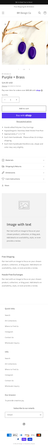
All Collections (11, 321)
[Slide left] (18, 69)
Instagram (9, 332)
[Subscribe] (40, 415)
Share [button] (7, 185)
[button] (3, 13)
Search (7, 315)
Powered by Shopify (29, 443)
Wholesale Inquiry (12, 343)
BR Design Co (20, 443)
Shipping (4, 86)
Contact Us (9, 337)
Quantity (5, 95)
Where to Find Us (12, 326)
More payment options (24, 121)
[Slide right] (29, 69)
